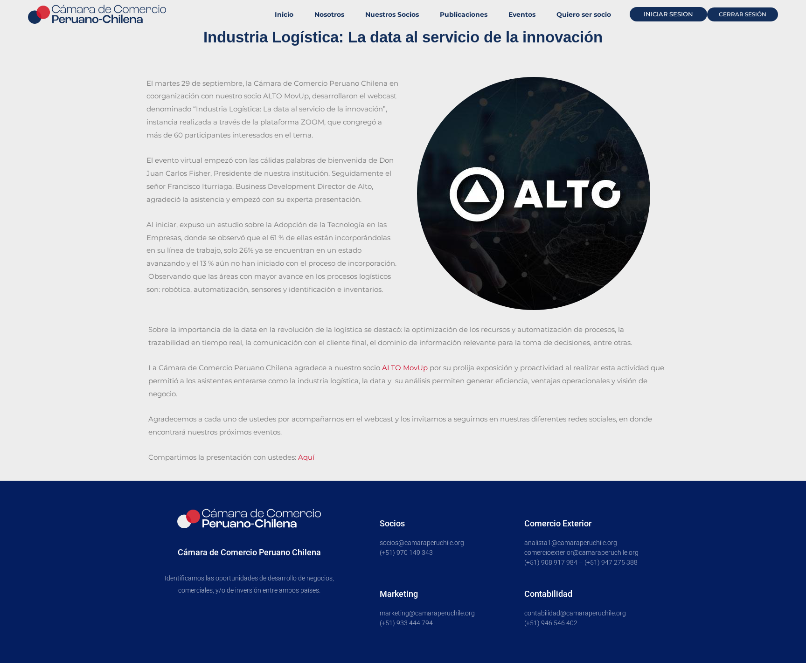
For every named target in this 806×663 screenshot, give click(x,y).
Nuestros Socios (392, 14)
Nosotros (329, 14)
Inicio (284, 14)
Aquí (306, 457)
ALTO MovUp (405, 367)
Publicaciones (463, 14)
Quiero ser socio (583, 14)
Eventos (521, 14)
